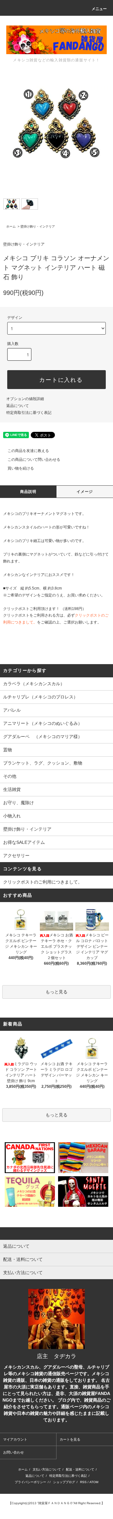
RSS (83, 1482)
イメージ (85, 491)
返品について (17, 406)
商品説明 (28, 491)
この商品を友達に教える (28, 451)
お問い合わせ (13, 1452)
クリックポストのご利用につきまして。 (42, 881)
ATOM (93, 1482)
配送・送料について (80, 1469)
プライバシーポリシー (30, 1482)
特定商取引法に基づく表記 (28, 412)
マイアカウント (15, 1439)
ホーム (11, 226)
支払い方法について (47, 1469)
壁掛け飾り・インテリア (37, 226)
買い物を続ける (21, 468)
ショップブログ (64, 1482)
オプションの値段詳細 (25, 399)
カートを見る (70, 1439)
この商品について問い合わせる (34, 459)
